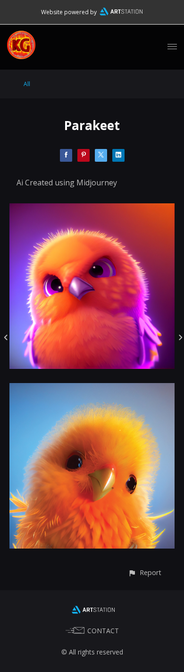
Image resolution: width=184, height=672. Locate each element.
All (27, 84)
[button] (144, 572)
